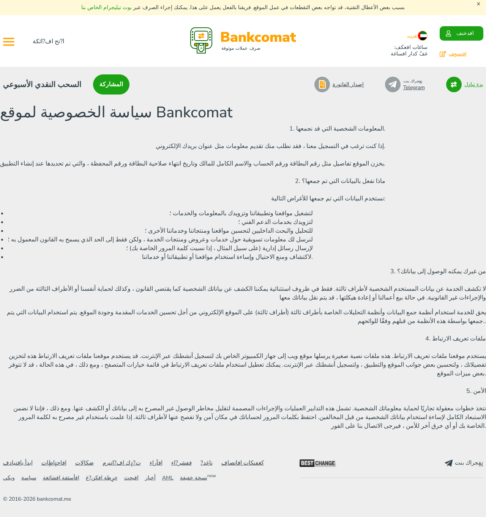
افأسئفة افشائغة (61, 477)
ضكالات (84, 463)
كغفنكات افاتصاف (242, 463)
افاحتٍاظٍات (53, 463)
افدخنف (465, 33)
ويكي (9, 477)
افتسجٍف (458, 54)
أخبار (150, 477)
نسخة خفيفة (193, 477)
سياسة (28, 477)
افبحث (131, 477)
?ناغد (206, 463)
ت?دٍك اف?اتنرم (122, 463)
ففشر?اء (181, 463)
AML (168, 477)
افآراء (156, 463)
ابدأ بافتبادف (18, 463)
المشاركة (111, 84)
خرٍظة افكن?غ (102, 477)
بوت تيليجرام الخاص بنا (106, 7)
